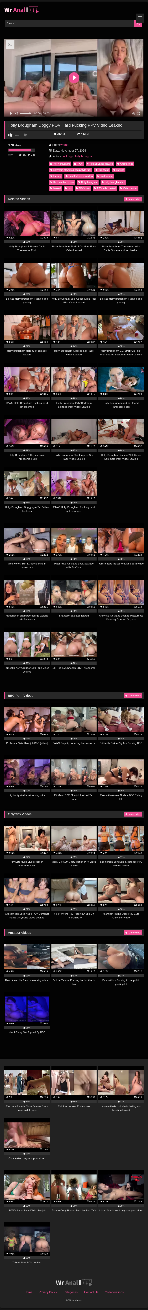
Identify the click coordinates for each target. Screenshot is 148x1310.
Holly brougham (84, 156)
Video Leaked (130, 188)
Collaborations (114, 1292)
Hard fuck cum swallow (81, 176)
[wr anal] (74, 9)
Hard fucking (106, 176)
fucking (67, 156)
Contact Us (91, 1292)
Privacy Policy (48, 1292)
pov (70, 188)
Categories (71, 1292)
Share (84, 134)
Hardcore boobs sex (63, 182)
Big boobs (104, 170)
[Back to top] (137, 1299)
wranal (64, 144)
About (61, 134)
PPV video (84, 188)
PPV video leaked (106, 188)
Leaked (57, 188)
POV (80, 163)
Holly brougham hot (115, 182)
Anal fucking (126, 163)
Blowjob (120, 170)
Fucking (57, 176)
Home (28, 1292)
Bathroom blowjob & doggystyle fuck (72, 170)
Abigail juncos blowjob (101, 163)
